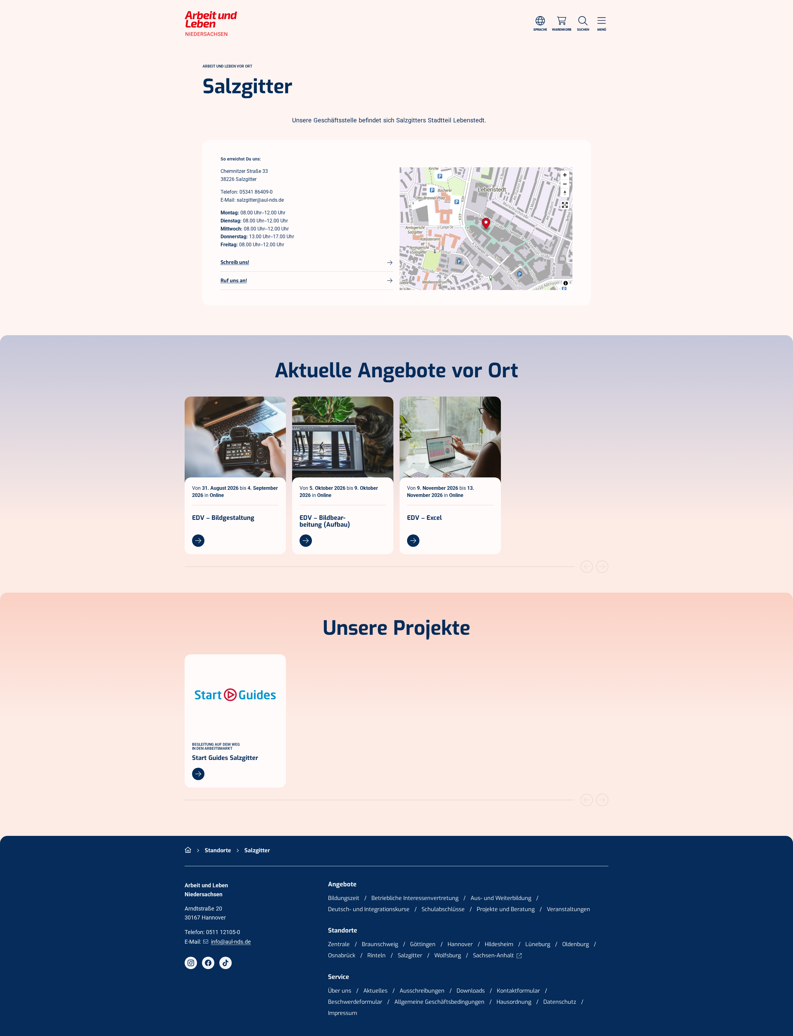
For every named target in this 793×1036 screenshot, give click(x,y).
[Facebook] (208, 963)
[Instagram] (191, 963)
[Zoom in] (564, 174)
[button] (486, 224)
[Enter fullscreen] (564, 204)
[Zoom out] (564, 183)
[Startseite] (188, 850)
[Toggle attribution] (565, 283)
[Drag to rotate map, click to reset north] (564, 192)
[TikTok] (225, 963)
